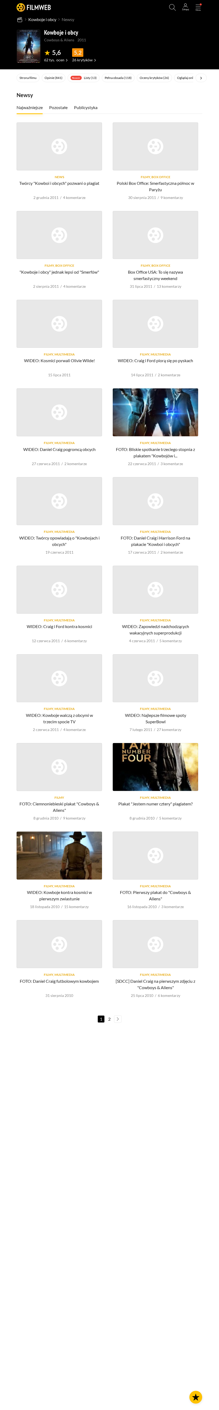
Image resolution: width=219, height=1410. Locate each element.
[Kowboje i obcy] (28, 46)
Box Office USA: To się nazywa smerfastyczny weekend (155, 275)
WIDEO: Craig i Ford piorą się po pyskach (155, 360)
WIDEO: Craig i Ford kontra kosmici (59, 626)
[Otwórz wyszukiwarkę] (172, 7)
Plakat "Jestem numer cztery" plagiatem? (155, 803)
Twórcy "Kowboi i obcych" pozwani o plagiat (59, 183)
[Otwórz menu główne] (198, 7)
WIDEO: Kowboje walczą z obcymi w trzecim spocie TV (59, 718)
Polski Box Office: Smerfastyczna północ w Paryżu (155, 186)
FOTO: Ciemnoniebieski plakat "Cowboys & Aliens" (59, 807)
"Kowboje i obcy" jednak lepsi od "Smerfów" (59, 271)
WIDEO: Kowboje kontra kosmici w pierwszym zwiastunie (59, 895)
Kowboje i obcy (42, 19)
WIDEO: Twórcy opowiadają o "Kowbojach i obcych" (59, 541)
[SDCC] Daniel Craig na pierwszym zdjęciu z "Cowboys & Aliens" (155, 984)
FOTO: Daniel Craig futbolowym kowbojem (59, 981)
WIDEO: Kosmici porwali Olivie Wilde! (59, 360)
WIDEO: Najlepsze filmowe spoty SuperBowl (155, 718)
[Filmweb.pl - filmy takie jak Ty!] (34, 7)
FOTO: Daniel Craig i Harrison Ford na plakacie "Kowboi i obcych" (155, 541)
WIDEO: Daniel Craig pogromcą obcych (59, 449)
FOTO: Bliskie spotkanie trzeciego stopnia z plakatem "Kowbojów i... (155, 452)
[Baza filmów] (20, 19)
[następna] (118, 1019)
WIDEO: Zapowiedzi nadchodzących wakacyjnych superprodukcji (155, 629)
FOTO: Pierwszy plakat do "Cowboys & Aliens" (155, 895)
